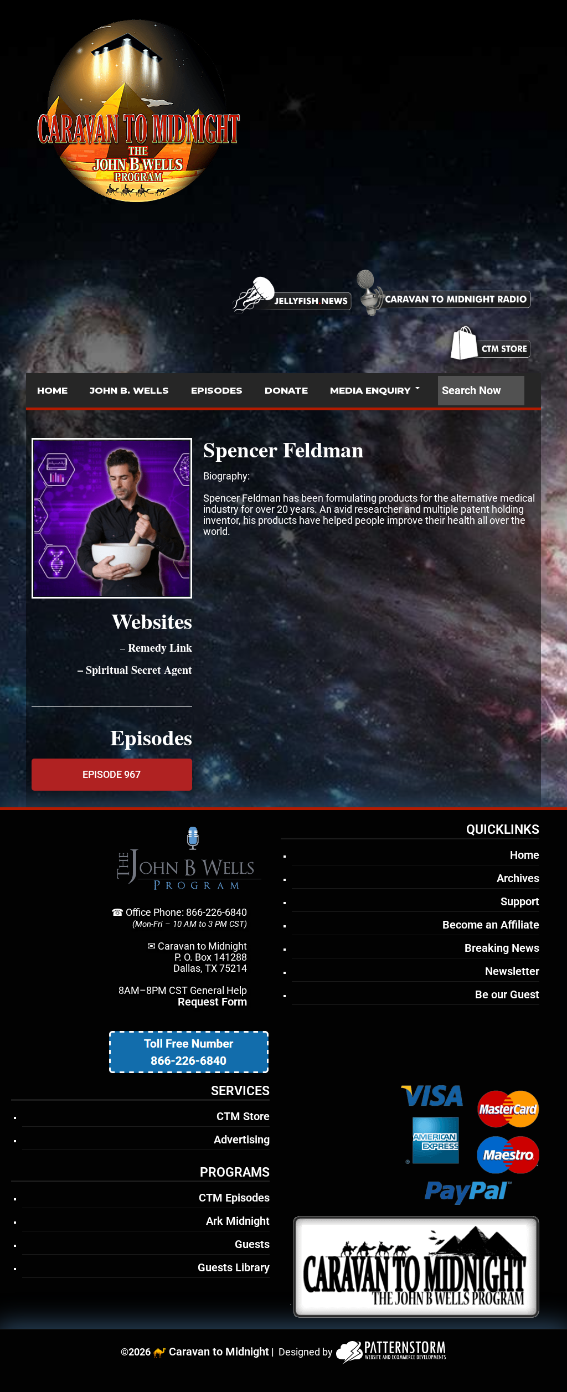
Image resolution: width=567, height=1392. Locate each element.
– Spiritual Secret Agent (133, 670)
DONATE (286, 390)
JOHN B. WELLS (129, 390)
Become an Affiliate (490, 924)
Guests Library (234, 1267)
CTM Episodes (234, 1197)
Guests (252, 1244)
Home (524, 855)
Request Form (212, 1001)
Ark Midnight (238, 1221)
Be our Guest (507, 994)
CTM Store (243, 1116)
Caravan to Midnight (219, 1351)
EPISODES (217, 390)
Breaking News (502, 948)
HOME (52, 390)
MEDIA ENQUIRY (370, 390)
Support (520, 901)
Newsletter (512, 971)
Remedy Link (160, 648)
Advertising (242, 1139)
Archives (518, 878)
